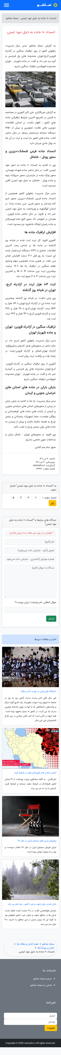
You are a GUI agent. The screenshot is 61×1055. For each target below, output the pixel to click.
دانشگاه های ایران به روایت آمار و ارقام (38, 691)
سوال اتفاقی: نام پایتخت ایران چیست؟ (35, 602)
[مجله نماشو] (47, 5)
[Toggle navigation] (6, 5)
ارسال (51, 619)
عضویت (51, 1028)
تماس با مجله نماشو (41, 985)
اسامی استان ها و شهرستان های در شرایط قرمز (35, 772)
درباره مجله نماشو (42, 979)
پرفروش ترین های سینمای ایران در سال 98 (37, 840)
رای (52, 503)
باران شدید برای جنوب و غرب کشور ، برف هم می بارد (32, 904)
